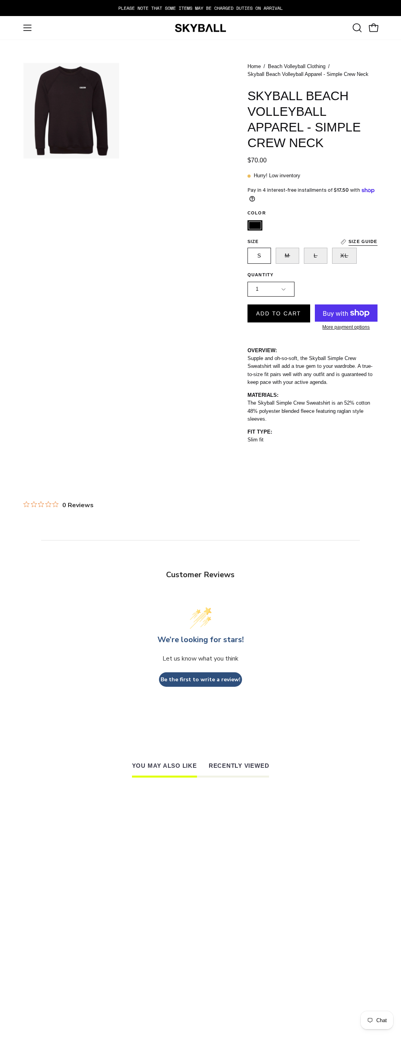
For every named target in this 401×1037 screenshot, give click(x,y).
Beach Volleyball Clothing (296, 66)
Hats (123, 902)
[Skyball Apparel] (200, 28)
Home (254, 66)
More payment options (346, 327)
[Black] (254, 225)
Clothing (131, 911)
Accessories (136, 920)
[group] (200, 8)
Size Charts (192, 902)
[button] (356, 27)
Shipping (187, 927)
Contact (130, 929)
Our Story (245, 909)
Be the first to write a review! (200, 679)
